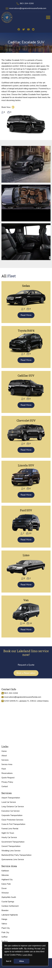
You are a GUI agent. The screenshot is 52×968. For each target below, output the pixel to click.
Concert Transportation (10, 846)
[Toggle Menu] (48, 17)
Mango (4, 919)
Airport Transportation (10, 797)
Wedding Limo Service (10, 850)
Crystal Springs (7, 901)
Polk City (5, 932)
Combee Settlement (10, 906)
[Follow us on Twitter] (23, 29)
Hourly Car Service (9, 837)
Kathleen (5, 870)
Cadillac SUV (26, 375)
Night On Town (7, 833)
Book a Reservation (26, 673)
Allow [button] (21, 961)
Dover (4, 888)
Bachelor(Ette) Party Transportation (16, 855)
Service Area (6, 764)
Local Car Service (8, 802)
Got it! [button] (8, 961)
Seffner (4, 937)
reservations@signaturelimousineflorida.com (27, 8)
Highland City (7, 879)
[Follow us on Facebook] (19, 29)
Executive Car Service (10, 811)
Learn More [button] (27, 955)
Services (5, 760)
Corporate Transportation (11, 815)
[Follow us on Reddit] (33, 29)
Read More (26, 315)
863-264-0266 (27, 3)
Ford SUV (26, 510)
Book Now (7, 107)
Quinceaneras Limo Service (12, 859)
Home (4, 751)
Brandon (4, 910)
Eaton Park (6, 884)
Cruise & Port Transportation (13, 824)
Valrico (4, 923)
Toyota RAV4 (26, 330)
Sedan (26, 286)
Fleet (3, 768)
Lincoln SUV (26, 465)
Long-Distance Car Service (12, 806)
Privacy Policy (7, 782)
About (4, 755)
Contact (4, 786)
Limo (26, 555)
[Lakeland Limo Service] (6, 17)
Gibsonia (5, 875)
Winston (5, 892)
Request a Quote (26, 664)
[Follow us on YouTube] (28, 29)
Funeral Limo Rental (9, 828)
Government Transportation (12, 841)
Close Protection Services (12, 819)
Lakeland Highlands (9, 914)
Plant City (5, 928)
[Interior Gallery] (26, 164)
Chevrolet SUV (26, 420)
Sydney (4, 941)
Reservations (7, 773)
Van (26, 600)
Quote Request (8, 777)
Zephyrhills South (8, 897)
